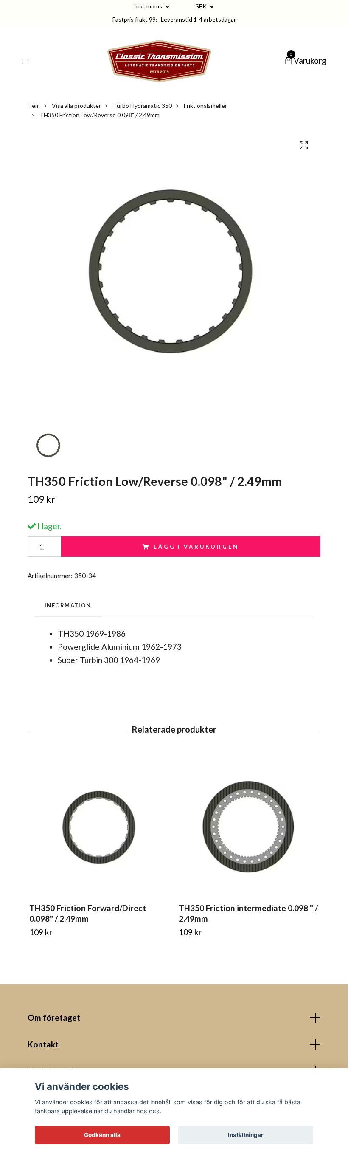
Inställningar (246, 1135)
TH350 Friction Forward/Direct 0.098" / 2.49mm (87, 913)
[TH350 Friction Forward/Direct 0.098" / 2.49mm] (99, 826)
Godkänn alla (102, 1135)
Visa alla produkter (76, 105)
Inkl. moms (148, 6)
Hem (34, 105)
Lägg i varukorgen (196, 546)
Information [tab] (68, 605)
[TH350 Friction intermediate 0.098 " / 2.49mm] (248, 826)
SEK (202, 6)
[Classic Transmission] (159, 61)
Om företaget (54, 1017)
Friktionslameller (205, 105)
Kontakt (43, 1044)
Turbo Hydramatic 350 (142, 105)
